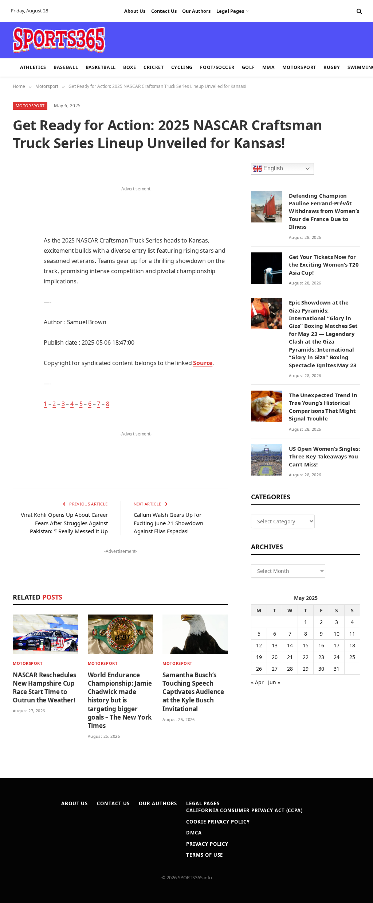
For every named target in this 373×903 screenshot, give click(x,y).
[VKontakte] (20, 329)
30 (321, 668)
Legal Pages (230, 11)
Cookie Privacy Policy (218, 821)
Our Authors (196, 11)
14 (290, 645)
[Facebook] (20, 198)
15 (306, 645)
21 (290, 657)
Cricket (154, 67)
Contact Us (164, 11)
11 (352, 633)
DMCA (194, 832)
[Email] (20, 273)
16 (321, 645)
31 (336, 668)
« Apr (257, 682)
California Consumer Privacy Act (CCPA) (244, 810)
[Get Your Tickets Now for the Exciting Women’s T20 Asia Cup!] (266, 268)
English (272, 168)
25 (352, 657)
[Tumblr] (20, 291)
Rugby (331, 67)
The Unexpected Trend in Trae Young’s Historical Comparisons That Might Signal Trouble (323, 406)
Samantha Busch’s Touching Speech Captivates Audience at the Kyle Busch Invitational (193, 692)
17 (336, 645)
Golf (248, 67)
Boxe (129, 67)
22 (306, 657)
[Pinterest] (20, 254)
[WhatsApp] (20, 366)
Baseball (66, 67)
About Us (134, 11)
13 (275, 645)
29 (306, 668)
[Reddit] (20, 310)
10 (336, 633)
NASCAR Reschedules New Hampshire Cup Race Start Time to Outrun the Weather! (44, 687)
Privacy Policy (207, 844)
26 (259, 668)
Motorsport (299, 67)
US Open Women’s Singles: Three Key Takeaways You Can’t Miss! (324, 456)
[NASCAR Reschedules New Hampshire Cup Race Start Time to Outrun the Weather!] (45, 634)
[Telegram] (20, 347)
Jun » (274, 682)
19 (259, 657)
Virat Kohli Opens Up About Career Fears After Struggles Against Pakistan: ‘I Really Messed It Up (64, 523)
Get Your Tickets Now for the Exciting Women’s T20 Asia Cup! (323, 264)
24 (336, 657)
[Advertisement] (182, 39)
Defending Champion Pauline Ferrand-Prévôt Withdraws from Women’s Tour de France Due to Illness (324, 211)
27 (275, 668)
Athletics (33, 67)
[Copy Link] (20, 384)
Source (202, 363)
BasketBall (101, 67)
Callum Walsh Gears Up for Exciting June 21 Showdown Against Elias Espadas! (168, 523)
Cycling (182, 67)
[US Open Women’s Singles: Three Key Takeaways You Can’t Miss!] (266, 460)
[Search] (358, 11)
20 (275, 657)
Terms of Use (204, 855)
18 (352, 645)
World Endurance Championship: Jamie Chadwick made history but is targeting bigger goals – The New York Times (120, 700)
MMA (268, 67)
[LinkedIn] (20, 236)
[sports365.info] (59, 40)
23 (321, 657)
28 (290, 668)
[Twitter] (20, 217)
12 (259, 645)
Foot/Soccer (217, 67)
